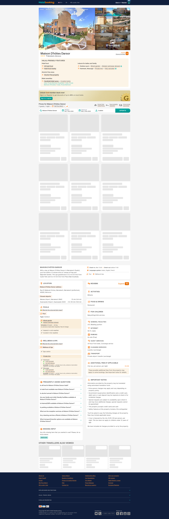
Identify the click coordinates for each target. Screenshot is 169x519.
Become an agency (90, 485)
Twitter (117, 513)
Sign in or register (46, 98)
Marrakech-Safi (58, 9)
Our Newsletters (89, 478)
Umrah (41, 480)
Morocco (48, 9)
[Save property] (42, 46)
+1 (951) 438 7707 (108, 513)
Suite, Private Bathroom (64, 84)
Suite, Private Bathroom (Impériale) (54, 83)
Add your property (113, 475)
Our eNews (88, 480)
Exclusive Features (113, 485)
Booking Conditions (67, 478)
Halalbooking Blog (90, 475)
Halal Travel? (42, 478)
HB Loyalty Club (74, 2)
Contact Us (65, 485)
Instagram (128, 513)
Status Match (66, 475)
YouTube (125, 513)
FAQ (63, 483)
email (96, 513)
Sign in (118, 2)
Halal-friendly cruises (114, 480)
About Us (41, 475)
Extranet (110, 483)
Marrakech (69, 9)
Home (42, 9)
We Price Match (43, 483)
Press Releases (89, 483)
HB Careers (111, 478)
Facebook (121, 513)
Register (124, 2)
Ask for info (44, 437)
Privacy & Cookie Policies (69, 480)
